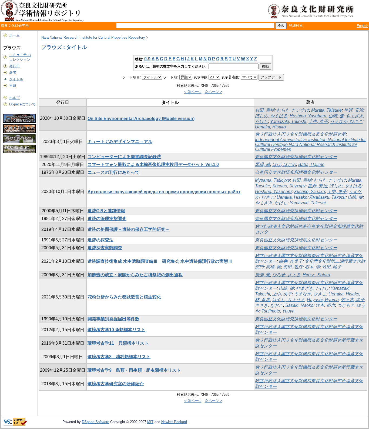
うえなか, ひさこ (346, 121)
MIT (150, 422)
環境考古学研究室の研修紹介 (116, 383)
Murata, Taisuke (326, 110)
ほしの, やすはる (271, 116)
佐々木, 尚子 (353, 299)
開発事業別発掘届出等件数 (113, 319)
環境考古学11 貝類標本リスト (118, 343)
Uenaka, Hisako (270, 127)
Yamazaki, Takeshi (288, 121)
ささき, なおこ (269, 305)
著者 (12, 73)
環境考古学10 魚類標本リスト (116, 329)
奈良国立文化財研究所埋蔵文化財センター (296, 156)
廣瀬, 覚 (262, 274)
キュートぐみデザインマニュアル (120, 141)
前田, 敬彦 (293, 267)
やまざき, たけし (271, 203)
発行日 (14, 66)
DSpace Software (95, 422)
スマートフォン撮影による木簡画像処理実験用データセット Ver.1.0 (153, 164)
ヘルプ (14, 98)
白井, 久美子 (291, 261)
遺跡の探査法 (100, 240)
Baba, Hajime (311, 164)
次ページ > (213, 92)
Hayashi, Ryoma (323, 299)
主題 (12, 86)
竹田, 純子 (331, 267)
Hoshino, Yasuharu (308, 116)
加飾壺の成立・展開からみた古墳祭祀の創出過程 (135, 274)
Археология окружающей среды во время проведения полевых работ (164, 191)
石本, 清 (312, 267)
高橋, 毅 (273, 267)
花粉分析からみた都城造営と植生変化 (124, 297)
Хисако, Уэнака (309, 191)
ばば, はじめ (284, 164)
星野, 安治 (353, 110)
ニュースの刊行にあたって (113, 172)
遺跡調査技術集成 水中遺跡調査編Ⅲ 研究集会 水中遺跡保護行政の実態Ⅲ (160, 261)
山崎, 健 (336, 116)
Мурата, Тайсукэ (272, 180)
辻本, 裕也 (325, 305)
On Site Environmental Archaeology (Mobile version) (141, 118)
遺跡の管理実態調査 (107, 218)
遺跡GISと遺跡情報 (106, 210)
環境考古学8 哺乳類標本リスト (119, 356)
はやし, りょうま (288, 299)
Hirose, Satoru (316, 274)
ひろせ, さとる (286, 274)
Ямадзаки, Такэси (327, 197)
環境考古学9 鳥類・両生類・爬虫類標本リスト (134, 370)
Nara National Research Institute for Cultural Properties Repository (93, 37)
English (362, 26)
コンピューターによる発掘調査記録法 (124, 156)
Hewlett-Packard (174, 422)
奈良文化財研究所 (15, 26)
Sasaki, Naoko (299, 305)
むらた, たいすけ (293, 110)
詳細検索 (296, 26)
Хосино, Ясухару (289, 186)
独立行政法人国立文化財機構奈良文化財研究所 (300, 134)
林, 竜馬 (262, 299)
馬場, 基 (262, 164)
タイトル (16, 79)
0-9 (147, 58)
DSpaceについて (22, 104)
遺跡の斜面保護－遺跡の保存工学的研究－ (129, 229)
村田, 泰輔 (264, 110)
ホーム (14, 35)
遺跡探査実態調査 (105, 247)
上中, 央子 (318, 121)
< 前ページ (193, 92)
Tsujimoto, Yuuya (277, 311)
